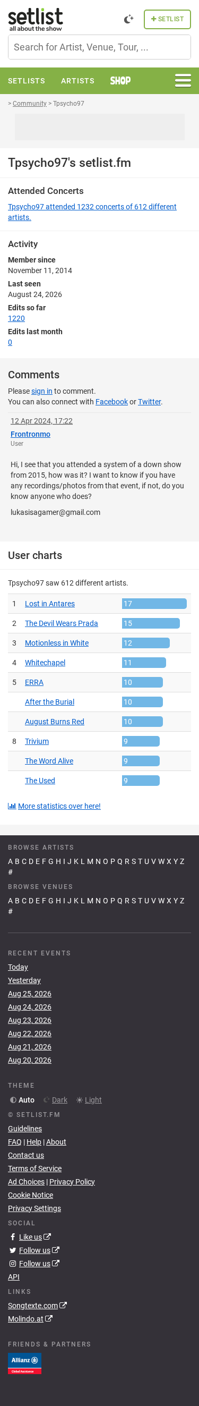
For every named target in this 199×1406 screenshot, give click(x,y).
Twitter (149, 401)
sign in (42, 391)
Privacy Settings (34, 1208)
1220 (16, 318)
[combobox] (99, 47)
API (14, 1277)
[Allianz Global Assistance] (24, 1363)
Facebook (112, 401)
